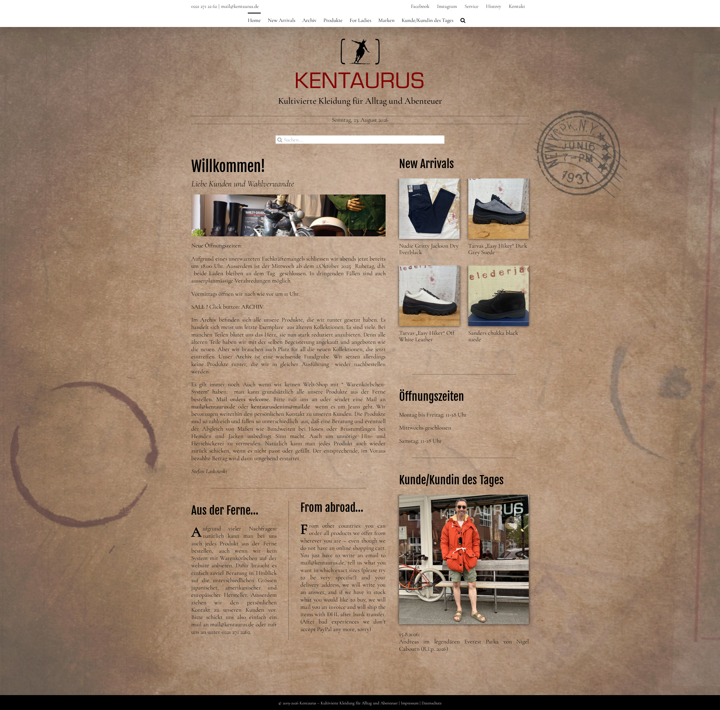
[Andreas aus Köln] (464, 559)
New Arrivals (426, 164)
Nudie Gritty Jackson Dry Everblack (428, 249)
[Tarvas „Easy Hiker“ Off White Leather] (429, 296)
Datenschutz (432, 703)
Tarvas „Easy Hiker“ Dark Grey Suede (497, 249)
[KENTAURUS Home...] (360, 41)
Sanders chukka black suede (493, 336)
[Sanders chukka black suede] (498, 296)
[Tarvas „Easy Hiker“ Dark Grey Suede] (498, 208)
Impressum (409, 703)
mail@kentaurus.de (240, 6)
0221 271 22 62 (204, 6)
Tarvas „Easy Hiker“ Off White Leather (426, 336)
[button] (462, 20)
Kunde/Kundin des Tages (451, 480)
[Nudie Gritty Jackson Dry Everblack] (429, 208)
